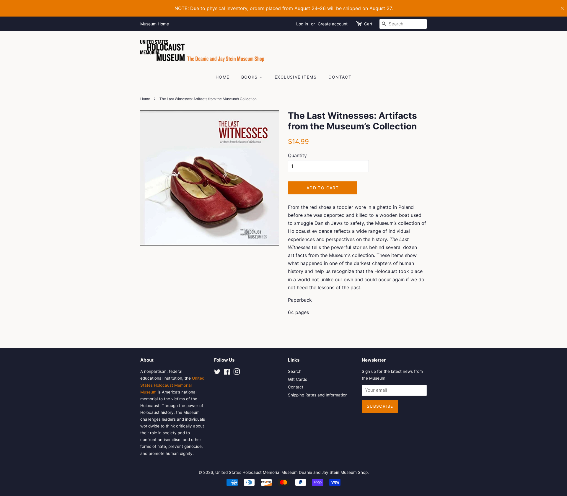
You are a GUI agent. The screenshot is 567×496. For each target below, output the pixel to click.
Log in (302, 23)
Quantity (297, 155)
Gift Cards (297, 379)
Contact (339, 76)
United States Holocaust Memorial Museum (172, 385)
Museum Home (154, 23)
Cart (368, 23)
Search (295, 371)
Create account (333, 23)
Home (222, 76)
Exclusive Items (296, 76)
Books (250, 76)
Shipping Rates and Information (318, 395)
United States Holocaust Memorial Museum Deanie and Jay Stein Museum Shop (291, 472)
